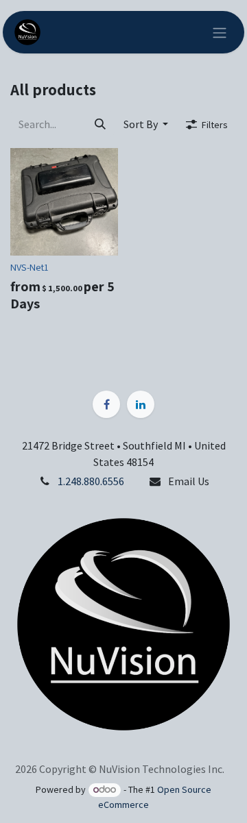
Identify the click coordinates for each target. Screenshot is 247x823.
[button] (145, 124)
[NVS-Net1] (64, 202)
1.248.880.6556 (91, 481)
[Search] (100, 124)
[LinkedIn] (140, 404)
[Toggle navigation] (219, 32)
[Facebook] (106, 404)
